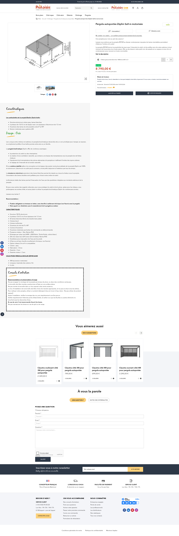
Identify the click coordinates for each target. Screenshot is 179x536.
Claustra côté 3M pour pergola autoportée (74, 369)
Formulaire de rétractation (71, 518)
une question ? (78, 400)
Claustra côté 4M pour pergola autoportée (101, 369)
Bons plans (39, 15)
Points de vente (95, 505)
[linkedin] (128, 510)
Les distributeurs (95, 510)
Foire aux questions (69, 505)
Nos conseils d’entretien (71, 502)
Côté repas (50, 15)
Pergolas (88, 15)
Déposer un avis (155, 31)
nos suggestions (89, 333)
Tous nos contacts (96, 516)
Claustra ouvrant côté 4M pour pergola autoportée (130, 369)
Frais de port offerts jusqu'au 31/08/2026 (89, 2)
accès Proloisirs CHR (137, 2)
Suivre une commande (70, 513)
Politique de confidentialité (94, 530)
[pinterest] (132, 510)
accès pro (39, 2)
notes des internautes (99, 400)
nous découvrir (62, 8)
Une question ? (116, 31)
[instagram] (136, 510)
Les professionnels (96, 507)
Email (37, 420)
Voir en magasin (155, 93)
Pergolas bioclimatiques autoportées (64, 18)
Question (38, 427)
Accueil (44, 18)
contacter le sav (43, 516)
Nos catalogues (95, 513)
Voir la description (102, 54)
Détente (69, 15)
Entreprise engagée (96, 502)
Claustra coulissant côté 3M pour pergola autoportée (48, 370)
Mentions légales (111, 530)
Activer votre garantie (70, 507)
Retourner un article (69, 516)
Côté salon (60, 15)
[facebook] (124, 510)
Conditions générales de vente (72, 530)
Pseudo (38, 413)
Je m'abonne (135, 469)
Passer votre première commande (74, 510)
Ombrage (78, 15)
